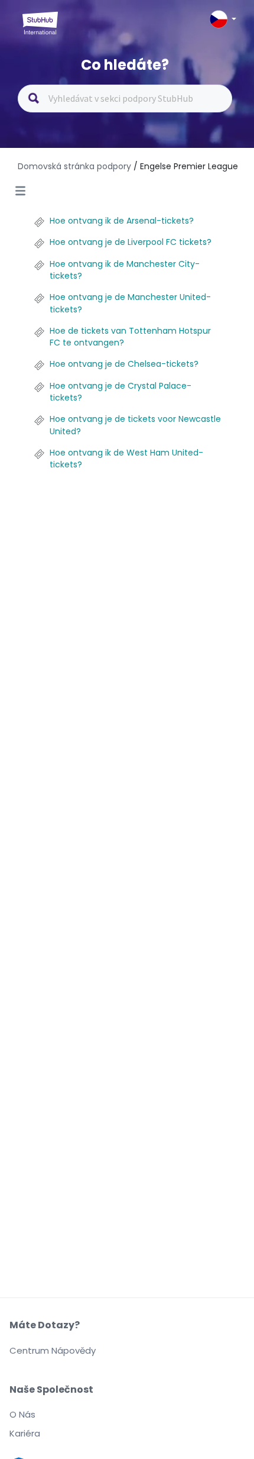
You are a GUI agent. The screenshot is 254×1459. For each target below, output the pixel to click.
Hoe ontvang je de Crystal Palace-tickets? (120, 392)
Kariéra (24, 1433)
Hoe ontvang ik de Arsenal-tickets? (122, 221)
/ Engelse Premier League (185, 166)
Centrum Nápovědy (52, 1350)
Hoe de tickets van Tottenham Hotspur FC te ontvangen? (130, 336)
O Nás (22, 1414)
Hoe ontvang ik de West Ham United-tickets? (126, 458)
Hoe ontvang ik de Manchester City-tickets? (125, 270)
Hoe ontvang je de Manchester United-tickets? (130, 303)
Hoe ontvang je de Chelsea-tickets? (124, 364)
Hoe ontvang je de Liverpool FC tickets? (130, 242)
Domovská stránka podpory (75, 166)
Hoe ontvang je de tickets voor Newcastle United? (135, 425)
